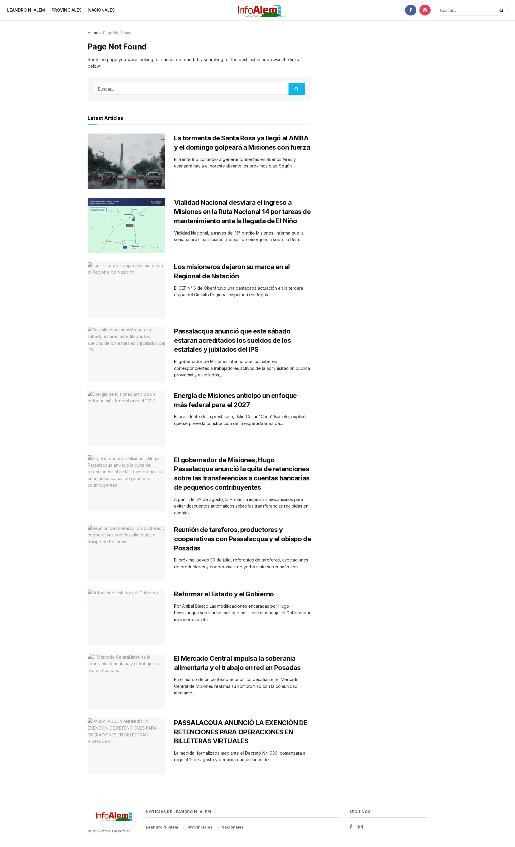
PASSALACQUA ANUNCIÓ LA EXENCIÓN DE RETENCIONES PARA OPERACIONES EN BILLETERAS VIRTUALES (240, 732)
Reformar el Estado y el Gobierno (224, 594)
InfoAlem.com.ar (115, 831)
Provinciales (67, 10)
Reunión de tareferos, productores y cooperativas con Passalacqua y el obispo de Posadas (242, 539)
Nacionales (101, 10)
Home (93, 32)
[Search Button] (502, 10)
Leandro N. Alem (26, 10)
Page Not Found (117, 32)
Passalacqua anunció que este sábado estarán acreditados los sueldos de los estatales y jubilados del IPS (232, 340)
